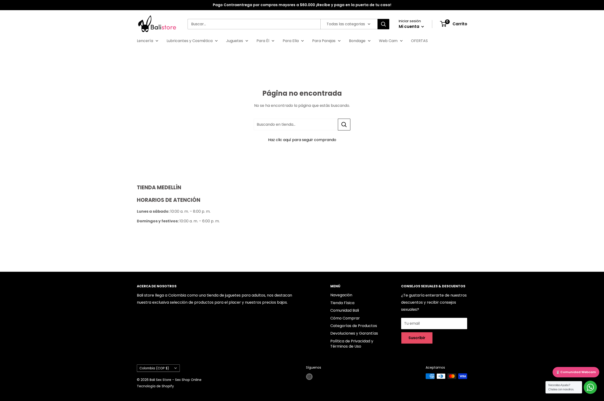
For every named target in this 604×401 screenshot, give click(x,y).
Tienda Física (342, 303)
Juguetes (234, 40)
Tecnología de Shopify (155, 386)
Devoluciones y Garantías (354, 333)
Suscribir (416, 338)
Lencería (145, 40)
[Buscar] (383, 24)
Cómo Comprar (345, 318)
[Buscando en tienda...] (344, 124)
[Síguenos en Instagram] (309, 376)
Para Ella (291, 40)
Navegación (341, 295)
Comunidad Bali (344, 310)
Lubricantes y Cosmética (190, 40)
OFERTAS (419, 40)
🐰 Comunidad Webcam (576, 372)
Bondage (357, 40)
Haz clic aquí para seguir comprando (302, 139)
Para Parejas (324, 40)
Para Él (262, 40)
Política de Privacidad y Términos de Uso (351, 343)
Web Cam (388, 40)
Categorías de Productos (353, 325)
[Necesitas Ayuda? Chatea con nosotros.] (590, 387)
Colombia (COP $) (154, 368)
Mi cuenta (409, 26)
